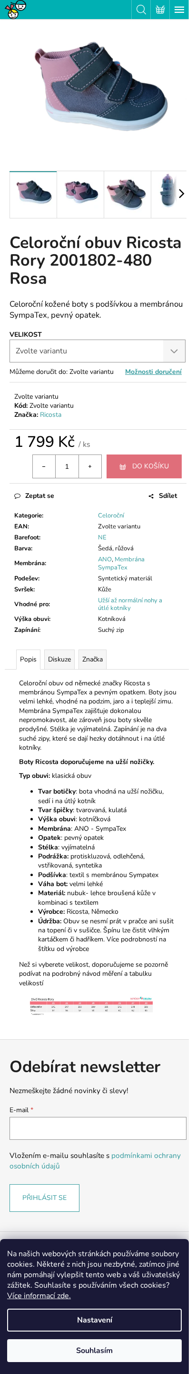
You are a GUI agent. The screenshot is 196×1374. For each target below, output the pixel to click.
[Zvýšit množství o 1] (89, 466)
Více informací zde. (39, 1296)
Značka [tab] (92, 659)
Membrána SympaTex (121, 563)
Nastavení (94, 1320)
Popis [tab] (28, 659)
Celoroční (111, 515)
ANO (105, 559)
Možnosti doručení (153, 371)
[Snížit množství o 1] (44, 466)
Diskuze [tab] (59, 659)
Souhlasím (94, 1350)
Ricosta (50, 414)
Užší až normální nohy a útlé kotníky (130, 604)
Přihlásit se (44, 1197)
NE (102, 537)
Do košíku (150, 466)
